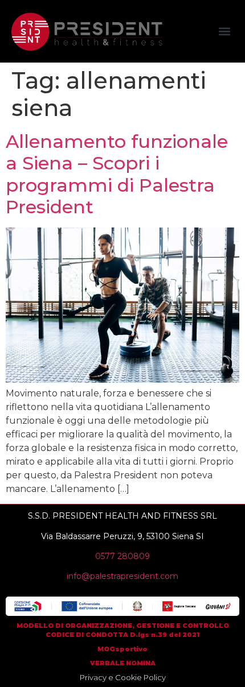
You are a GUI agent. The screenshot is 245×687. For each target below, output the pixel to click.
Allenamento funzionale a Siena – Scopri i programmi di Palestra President (117, 174)
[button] (224, 31)
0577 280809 (122, 556)
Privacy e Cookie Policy (123, 677)
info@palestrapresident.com (122, 576)
